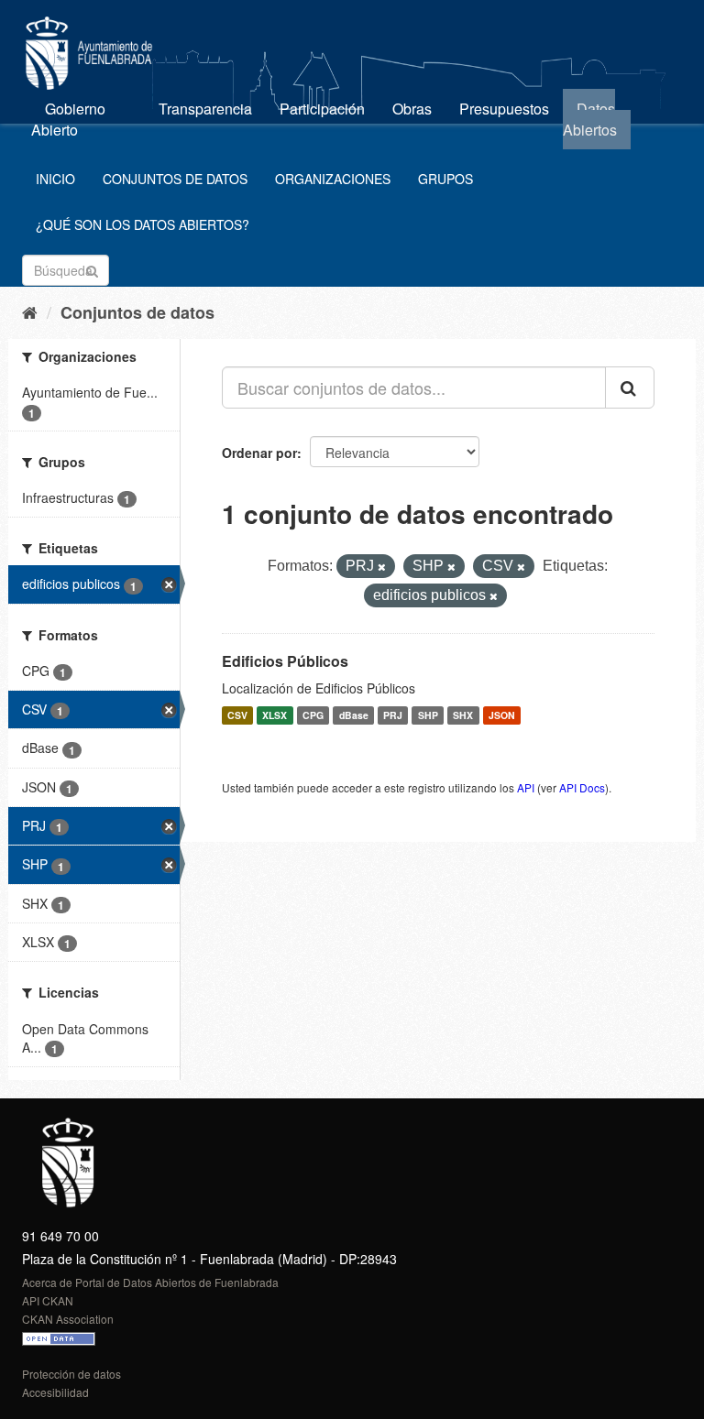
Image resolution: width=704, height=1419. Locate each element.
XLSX (274, 715)
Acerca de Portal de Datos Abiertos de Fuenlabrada (150, 1282)
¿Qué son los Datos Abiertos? (142, 224)
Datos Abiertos (590, 119)
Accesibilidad (55, 1392)
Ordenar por (259, 452)
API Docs (582, 787)
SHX (463, 715)
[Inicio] (30, 311)
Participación (322, 108)
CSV (237, 715)
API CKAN (47, 1300)
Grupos (445, 178)
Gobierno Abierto (68, 119)
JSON (502, 715)
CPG (313, 715)
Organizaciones (332, 178)
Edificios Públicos (285, 660)
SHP (428, 715)
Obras (412, 108)
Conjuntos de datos (175, 178)
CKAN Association (68, 1318)
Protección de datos (71, 1373)
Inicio (55, 178)
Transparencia (205, 108)
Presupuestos (504, 108)
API (525, 787)
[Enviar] (92, 269)
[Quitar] (382, 567)
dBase (353, 715)
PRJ (392, 715)
